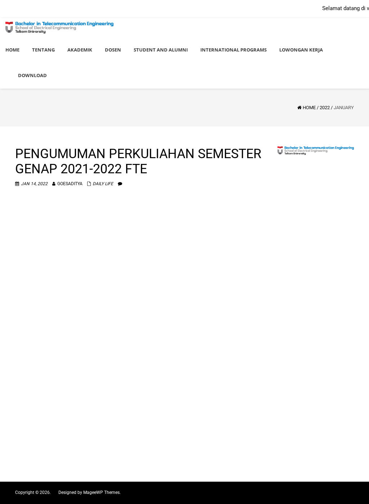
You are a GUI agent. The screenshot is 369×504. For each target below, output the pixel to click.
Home (309, 107)
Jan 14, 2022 (34, 183)
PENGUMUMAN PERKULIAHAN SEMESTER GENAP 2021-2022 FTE (138, 161)
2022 (325, 107)
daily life (103, 183)
